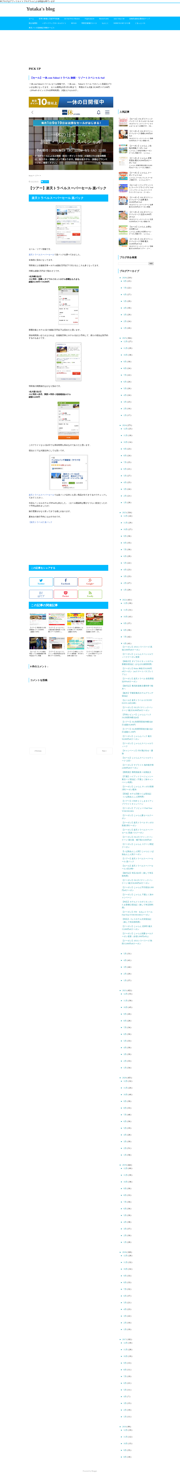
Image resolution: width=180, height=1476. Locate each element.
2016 (124, 1427)
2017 (124, 1339)
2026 (124, 278)
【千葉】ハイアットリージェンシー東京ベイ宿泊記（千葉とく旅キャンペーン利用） (137, 779)
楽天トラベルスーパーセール (41, 255)
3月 (125, 315)
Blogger (94, 1471)
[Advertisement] (71, 50)
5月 (125, 301)
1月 (125, 328)
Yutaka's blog (40, 9)
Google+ (90, 583)
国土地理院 (33, 23)
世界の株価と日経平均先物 (49, 19)
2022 (124, 600)
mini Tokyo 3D (119, 19)
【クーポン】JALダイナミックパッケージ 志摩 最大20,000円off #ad (141, 199)
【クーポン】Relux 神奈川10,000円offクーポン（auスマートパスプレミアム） (137, 671)
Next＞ (104, 751)
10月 (126, 355)
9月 (125, 362)
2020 (124, 1078)
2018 (124, 1252)
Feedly (90, 596)
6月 (125, 294)
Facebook (65, 583)
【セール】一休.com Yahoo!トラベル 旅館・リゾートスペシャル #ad (67, 77)
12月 (126, 341)
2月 (125, 321)
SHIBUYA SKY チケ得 (122, 23)
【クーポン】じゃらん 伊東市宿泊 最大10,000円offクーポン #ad (140, 160)
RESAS (74, 23)
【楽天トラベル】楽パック (40, 522)
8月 (125, 281)
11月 (126, 348)
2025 (124, 338)
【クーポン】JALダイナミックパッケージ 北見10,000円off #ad (141, 214)
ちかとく (105, 23)
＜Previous (37, 751)
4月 (125, 308)
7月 (125, 288)
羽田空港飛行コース (89, 23)
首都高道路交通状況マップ (139, 19)
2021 (124, 990)
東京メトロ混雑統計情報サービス (41, 28)
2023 (124, 512)
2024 (124, 425)
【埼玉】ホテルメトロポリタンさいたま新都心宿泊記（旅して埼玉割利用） (137, 905)
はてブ (41, 594)
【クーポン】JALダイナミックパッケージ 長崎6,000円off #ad (141, 133)
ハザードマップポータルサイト (54, 23)
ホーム (31, 19)
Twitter (41, 583)
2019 (124, 1165)
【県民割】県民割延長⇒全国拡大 (136, 772)
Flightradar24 (89, 19)
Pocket (65, 596)
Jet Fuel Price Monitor (72, 19)
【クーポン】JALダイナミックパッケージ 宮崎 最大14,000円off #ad (141, 241)
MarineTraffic (104, 19)
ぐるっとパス (140, 23)
